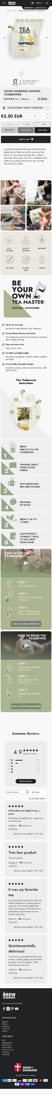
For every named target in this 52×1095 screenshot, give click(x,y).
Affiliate (4, 1024)
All (15, 11)
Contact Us (5, 1029)
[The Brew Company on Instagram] (8, 1010)
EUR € (38, 3)
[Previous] (5, 37)
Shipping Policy (7, 1042)
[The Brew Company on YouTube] (17, 1010)
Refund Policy (6, 1045)
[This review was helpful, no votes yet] (36, 833)
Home (9, 11)
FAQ (3, 1040)
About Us (5, 1022)
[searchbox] (15, 792)
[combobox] (38, 798)
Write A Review (25, 781)
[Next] (46, 37)
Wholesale (5, 1026)
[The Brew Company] (12, 3)
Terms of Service (8, 1049)
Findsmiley (5, 1052)
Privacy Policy (6, 1047)
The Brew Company (29, 1075)
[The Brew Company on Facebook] (4, 1010)
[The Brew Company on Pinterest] (12, 1010)
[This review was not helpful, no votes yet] (40, 833)
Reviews (4, 1031)
